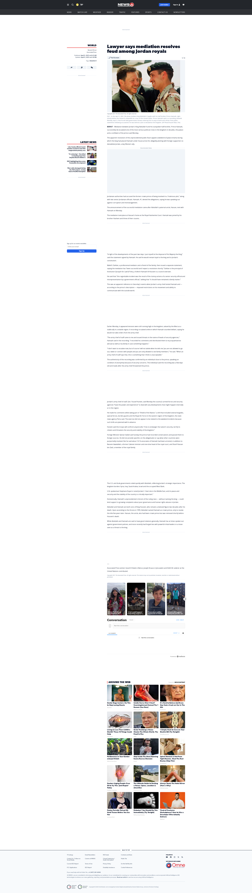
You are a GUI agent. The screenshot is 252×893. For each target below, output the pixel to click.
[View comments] (91, 67)
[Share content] (71, 67)
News (69, 12)
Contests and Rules (126, 855)
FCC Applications (72, 867)
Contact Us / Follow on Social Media (73, 859)
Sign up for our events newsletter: (77, 243)
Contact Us (162, 12)
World (92, 45)
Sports (148, 12)
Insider (110, 12)
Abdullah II (92, 61)
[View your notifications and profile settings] (183, 633)
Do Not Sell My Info (126, 863)
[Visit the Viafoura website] (181, 656)
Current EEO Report (72, 863)
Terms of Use (88, 863)
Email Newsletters (90, 855)
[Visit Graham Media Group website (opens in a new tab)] (71, 887)
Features (135, 12)
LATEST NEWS (88, 142)
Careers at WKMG (90, 858)
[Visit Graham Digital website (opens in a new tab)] (82, 887)
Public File (124, 858)
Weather (97, 12)
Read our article (122, 877)
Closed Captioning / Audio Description (109, 859)
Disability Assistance (109, 867)
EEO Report (88, 867)
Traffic (122, 12)
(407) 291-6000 (95, 872)
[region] (146, 638)
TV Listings (70, 855)
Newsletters (179, 12)
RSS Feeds (106, 855)
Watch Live (82, 12)
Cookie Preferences (126, 867)
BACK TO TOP (126, 850)
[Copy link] (81, 67)
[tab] (112, 633)
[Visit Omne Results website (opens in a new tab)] (175, 865)
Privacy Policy (107, 863)
